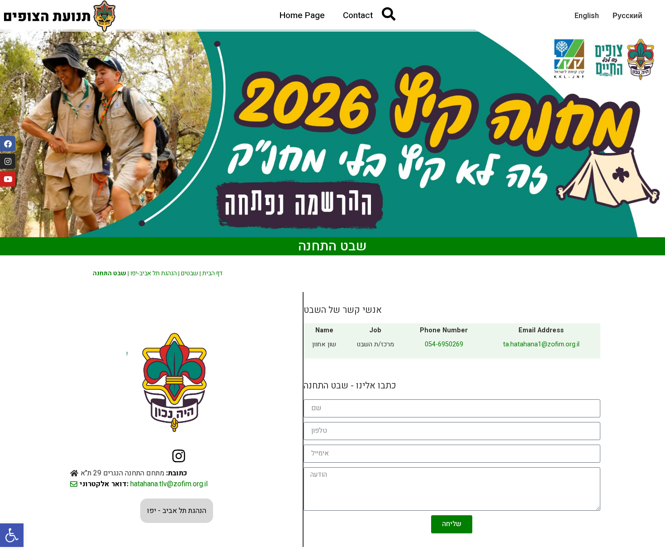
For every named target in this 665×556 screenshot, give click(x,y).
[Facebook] (7, 143)
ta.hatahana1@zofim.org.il (541, 344)
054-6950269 (444, 344)
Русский (627, 15)
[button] (12, 535)
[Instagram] (7, 161)
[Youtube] (7, 179)
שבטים (189, 273)
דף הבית (212, 273)
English (587, 15)
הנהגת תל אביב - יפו (176, 510)
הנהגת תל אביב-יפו (153, 273)
